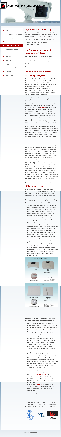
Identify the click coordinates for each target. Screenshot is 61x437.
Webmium (34, 432)
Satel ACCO (39, 384)
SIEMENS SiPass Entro (42, 374)
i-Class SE (43, 107)
